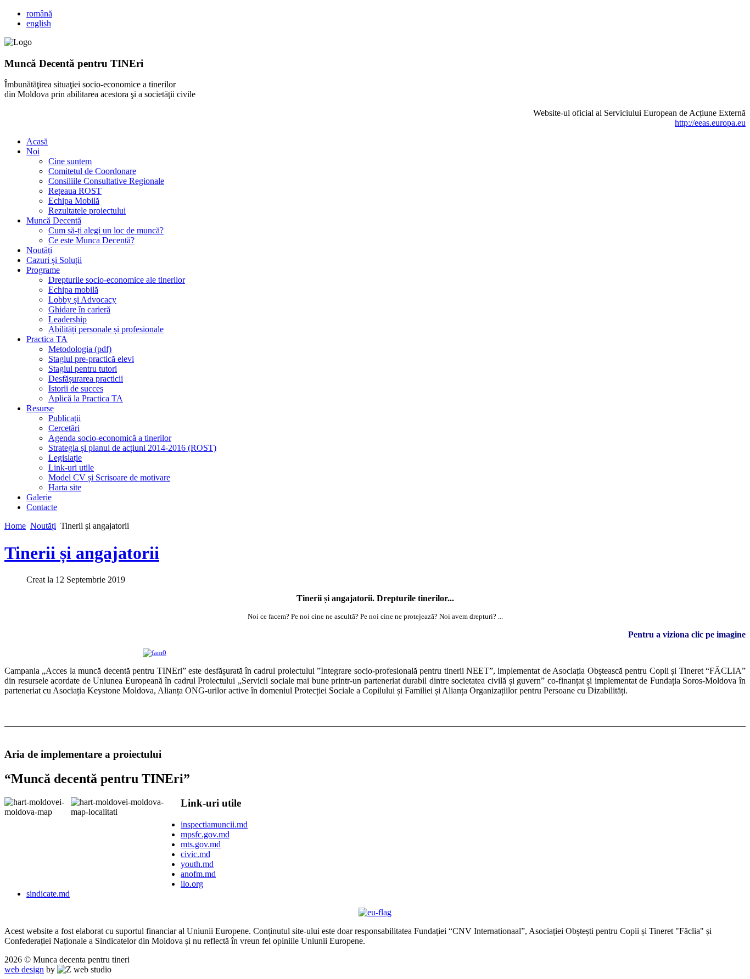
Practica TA (47, 339)
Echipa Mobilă (73, 200)
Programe (43, 270)
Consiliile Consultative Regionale (106, 181)
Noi (33, 151)
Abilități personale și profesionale (106, 329)
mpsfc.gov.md (205, 834)
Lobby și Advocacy (82, 299)
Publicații (64, 418)
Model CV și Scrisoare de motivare (109, 477)
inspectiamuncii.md (214, 824)
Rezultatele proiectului (87, 210)
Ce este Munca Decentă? (91, 240)
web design (24, 969)
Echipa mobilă (73, 289)
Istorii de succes (75, 388)
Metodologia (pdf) (79, 349)
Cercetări (64, 428)
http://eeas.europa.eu (710, 122)
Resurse (40, 408)
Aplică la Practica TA (85, 398)
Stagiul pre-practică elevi (91, 358)
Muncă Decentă (53, 220)
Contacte (41, 507)
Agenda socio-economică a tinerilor (109, 438)
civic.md (195, 854)
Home (15, 525)
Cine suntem (70, 161)
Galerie (39, 497)
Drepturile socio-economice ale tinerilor (116, 279)
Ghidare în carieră (79, 309)
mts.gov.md (201, 844)
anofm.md (198, 874)
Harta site (64, 487)
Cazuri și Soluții (54, 260)
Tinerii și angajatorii (81, 553)
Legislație (65, 457)
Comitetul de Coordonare (92, 171)
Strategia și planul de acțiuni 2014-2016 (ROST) (132, 447)
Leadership (67, 319)
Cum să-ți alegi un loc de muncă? (106, 230)
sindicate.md (48, 893)
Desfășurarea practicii (85, 378)
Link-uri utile (71, 467)
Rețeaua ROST (75, 190)
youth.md (197, 864)
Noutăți (39, 250)
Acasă (37, 141)
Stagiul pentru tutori (82, 368)
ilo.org (192, 883)
